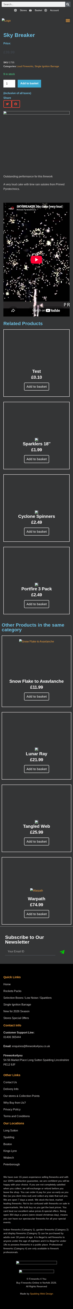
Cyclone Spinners (36, 516)
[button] (68, 20)
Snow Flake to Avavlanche (36, 681)
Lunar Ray (36, 753)
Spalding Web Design (41, 1293)
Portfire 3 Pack (36, 588)
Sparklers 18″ (36, 443)
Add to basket (29, 83)
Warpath (36, 898)
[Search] (67, 4)
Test (36, 371)
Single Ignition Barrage (47, 66)
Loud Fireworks (25, 66)
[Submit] (62, 952)
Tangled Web (36, 826)
